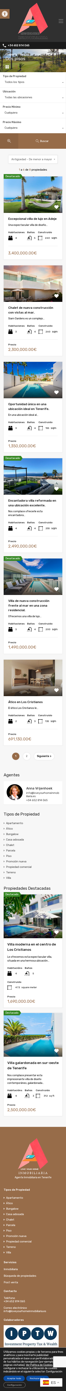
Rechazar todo (37, 1378)
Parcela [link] (10, 850)
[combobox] (33, 83)
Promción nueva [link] (16, 861)
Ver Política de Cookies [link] (39, 1365)
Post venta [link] (11, 1282)
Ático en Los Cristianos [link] (25, 702)
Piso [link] (9, 856)
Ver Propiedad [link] (33, 205)
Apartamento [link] (14, 823)
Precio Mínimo (12, 106)
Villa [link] (8, 878)
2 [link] (26, 756)
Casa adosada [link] (15, 839)
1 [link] (15, 756)
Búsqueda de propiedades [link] (20, 1275)
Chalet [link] (10, 845)
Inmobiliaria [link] (11, 1269)
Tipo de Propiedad (14, 76)
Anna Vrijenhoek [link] (39, 788)
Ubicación (9, 91)
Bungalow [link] (12, 834)
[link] (5, 14)
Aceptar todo (14, 1378)
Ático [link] (9, 828)
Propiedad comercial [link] (19, 867)
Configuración (14, 1385)
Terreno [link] (11, 872)
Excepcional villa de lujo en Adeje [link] (32, 219)
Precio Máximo (12, 122)
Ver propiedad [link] (33, 929)
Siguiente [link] (43, 756)
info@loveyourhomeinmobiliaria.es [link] (42, 794)
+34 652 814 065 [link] (18, 45)
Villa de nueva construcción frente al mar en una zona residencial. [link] (28, 605)
